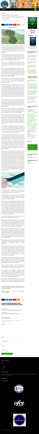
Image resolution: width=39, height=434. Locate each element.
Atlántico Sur (31, 111)
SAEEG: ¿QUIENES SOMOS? (5, 360)
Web (2, 345)
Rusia (29, 134)
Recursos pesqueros (32, 129)
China (35, 113)
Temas (3, 362)
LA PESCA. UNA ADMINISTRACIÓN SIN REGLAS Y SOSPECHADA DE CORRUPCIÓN (32, 56)
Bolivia (34, 111)
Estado (32, 118)
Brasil (36, 111)
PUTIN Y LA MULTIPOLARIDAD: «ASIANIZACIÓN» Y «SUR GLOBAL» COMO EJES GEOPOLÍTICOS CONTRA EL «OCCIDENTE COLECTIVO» (32, 71)
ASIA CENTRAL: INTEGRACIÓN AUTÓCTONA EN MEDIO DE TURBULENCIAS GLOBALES (32, 66)
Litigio (19, 303)
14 (36, 146)
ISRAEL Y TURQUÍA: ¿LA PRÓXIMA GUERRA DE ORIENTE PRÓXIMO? (32, 62)
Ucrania (35, 135)
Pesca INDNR (30, 128)
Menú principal (38, 9)
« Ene (28, 150)
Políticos (29, 129)
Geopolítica (32, 121)
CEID (2, 364)
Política (33, 128)
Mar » (36, 150)
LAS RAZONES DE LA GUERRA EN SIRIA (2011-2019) (10, 313)
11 (32, 146)
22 (28, 149)
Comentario (4, 323)
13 (35, 146)
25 (32, 149)
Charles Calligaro (30, 96)
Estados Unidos (32, 120)
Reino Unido (4, 304)
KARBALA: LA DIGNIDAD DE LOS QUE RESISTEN (32, 102)
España (29, 118)
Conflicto (4, 303)
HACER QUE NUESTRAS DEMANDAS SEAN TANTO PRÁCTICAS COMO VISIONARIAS (32, 98)
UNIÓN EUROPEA (31, 136)
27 (35, 149)
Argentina (31, 110)
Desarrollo (34, 115)
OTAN (34, 125)
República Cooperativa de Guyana (12, 304)
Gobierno (30, 122)
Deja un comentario (15, 20)
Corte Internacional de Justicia (12, 303)
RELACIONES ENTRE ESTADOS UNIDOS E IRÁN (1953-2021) (11, 309)
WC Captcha (4, 349)
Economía (30, 117)
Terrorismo (32, 135)
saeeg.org (3, 9)
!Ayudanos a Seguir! (5, 380)
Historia (35, 123)
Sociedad (29, 135)
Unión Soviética (30, 137)
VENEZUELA (3, 13)
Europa (29, 121)
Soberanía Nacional (33, 134)
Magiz (28, 80)
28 (36, 149)
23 (29, 149)
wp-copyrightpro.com (23, 432)
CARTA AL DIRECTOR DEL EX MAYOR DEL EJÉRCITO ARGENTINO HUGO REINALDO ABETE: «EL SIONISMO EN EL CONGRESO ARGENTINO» (32, 92)
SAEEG (10, 20)
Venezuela (20, 304)
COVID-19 (29, 115)
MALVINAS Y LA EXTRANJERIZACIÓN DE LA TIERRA (32, 59)
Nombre (3, 336)
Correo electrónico (5, 341)
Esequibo (33, 117)
